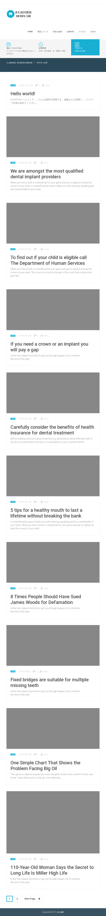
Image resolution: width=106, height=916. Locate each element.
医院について (42, 32)
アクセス (82, 32)
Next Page (30, 898)
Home (30, 32)
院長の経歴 (57, 32)
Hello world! (22, 93)
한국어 (93, 32)
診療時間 (70, 32)
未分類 (13, 85)
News (13, 162)
